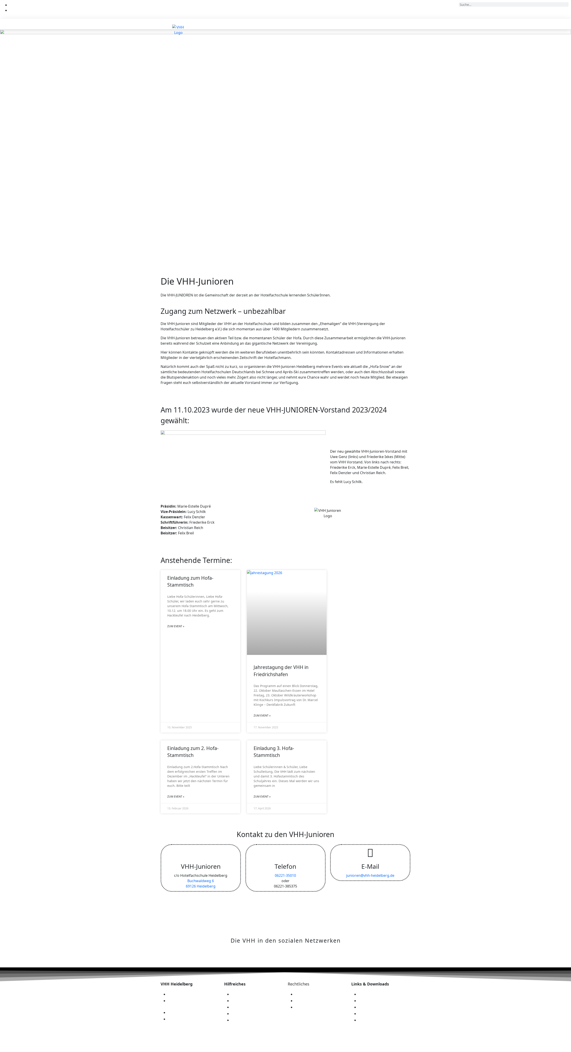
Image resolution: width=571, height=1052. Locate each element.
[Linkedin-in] (263, 958)
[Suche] (565, 4)
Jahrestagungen (376, 24)
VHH (246, 24)
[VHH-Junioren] (200, 852)
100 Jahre (306, 24)
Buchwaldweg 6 (200, 880)
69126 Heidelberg (200, 886)
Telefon (285, 866)
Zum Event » (175, 626)
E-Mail (370, 866)
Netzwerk (274, 24)
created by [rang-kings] (473, 1044)
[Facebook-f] (293, 958)
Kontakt (412, 24)
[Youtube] (308, 958)
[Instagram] (278, 958)
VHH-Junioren (201, 866)
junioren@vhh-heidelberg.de (370, 875)
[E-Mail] (370, 852)
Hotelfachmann (338, 24)
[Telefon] (285, 852)
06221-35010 (285, 875)
